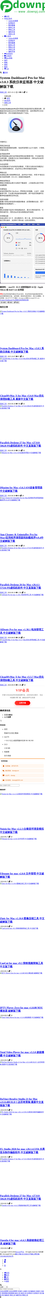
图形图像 (11, 25)
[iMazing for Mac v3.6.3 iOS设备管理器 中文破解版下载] (20, 453)
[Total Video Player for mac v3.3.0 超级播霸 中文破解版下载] (21, 1017)
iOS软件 (9, 56)
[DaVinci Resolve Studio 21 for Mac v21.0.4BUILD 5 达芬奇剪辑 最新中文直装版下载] (22, 1064)
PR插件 (37, 1291)
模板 (6, 62)
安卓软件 (9, 54)
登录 (6, 72)
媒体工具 (11, 27)
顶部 (7, 1281)
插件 (6, 60)
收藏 (4, 302)
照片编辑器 (5, 1295)
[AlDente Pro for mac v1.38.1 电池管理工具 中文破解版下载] (22, 595)
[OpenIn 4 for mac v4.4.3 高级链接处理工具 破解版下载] (20, 1205)
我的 (7, 1279)
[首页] (5, 1260)
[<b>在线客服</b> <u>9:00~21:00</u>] (5, 1262)
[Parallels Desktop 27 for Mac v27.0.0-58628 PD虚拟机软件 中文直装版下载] (22, 408)
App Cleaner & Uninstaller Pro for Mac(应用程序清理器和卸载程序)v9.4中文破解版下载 (22, 537)
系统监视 (25, 300)
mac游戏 (9, 58)
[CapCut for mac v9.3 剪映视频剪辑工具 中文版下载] (19, 928)
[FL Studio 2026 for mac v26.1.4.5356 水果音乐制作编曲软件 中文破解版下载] (22, 1114)
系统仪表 (18, 300)
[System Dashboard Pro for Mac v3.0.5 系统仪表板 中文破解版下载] (22, 313)
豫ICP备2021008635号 (23, 1254)
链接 (17, 302)
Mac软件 (9, 19)
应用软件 (11, 23)
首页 (7, 16)
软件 (7, 1275)
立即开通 (22, 703)
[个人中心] (5, 1266)
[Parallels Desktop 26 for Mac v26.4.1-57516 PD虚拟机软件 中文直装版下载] (22, 550)
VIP (7, 69)
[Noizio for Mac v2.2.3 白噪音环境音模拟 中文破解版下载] (21, 794)
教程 (6, 67)
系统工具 (11, 34)
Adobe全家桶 (13, 21)
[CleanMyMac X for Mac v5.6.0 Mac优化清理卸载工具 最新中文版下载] (22, 361)
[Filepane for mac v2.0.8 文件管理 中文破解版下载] (18, 839)
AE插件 (19, 1291)
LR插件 (25, 1291)
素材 (6, 64)
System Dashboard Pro (7, 300)
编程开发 (11, 32)
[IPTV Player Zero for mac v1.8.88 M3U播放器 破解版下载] (21, 973)
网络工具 (11, 29)
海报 (10, 302)
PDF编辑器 (31, 1291)
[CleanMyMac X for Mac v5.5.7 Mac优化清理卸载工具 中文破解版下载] (22, 642)
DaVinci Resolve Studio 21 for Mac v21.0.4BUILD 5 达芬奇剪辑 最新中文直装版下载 (22, 1102)
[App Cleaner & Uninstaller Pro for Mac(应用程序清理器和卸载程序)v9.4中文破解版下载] (22, 500)
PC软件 (8, 36)
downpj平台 (20, 1252)
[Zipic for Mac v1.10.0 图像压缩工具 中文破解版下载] (19, 883)
